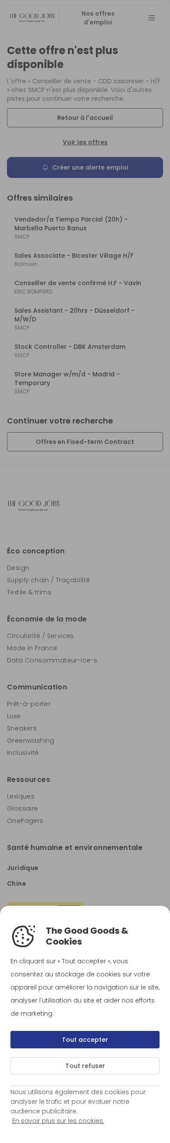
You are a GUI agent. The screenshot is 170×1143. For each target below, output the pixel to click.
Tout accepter (85, 1039)
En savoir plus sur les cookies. (58, 1120)
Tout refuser (85, 1065)
